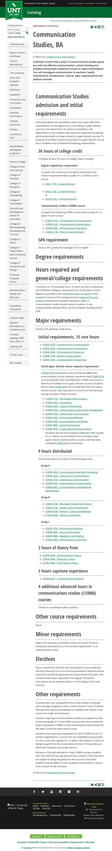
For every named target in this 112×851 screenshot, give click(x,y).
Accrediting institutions (15, 307)
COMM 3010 (47, 372)
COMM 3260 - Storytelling (58, 402)
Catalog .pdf (16, 346)
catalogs (27, 848)
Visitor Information (95, 818)
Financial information (16, 114)
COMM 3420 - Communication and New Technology (71, 472)
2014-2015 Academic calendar (15, 81)
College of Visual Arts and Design (17, 266)
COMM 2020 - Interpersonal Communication (68, 224)
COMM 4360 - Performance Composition (66, 539)
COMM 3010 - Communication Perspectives (64, 359)
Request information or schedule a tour (18, 326)
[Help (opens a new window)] (102, 26)
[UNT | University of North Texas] (18, 807)
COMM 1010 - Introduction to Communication (68, 220)
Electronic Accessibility (59, 842)
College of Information (16, 202)
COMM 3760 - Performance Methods (64, 417)
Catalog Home (17, 44)
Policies (13, 129)
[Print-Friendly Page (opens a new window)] (99, 26)
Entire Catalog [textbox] (14, 29)
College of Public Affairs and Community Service (18, 253)
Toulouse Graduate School (15, 278)
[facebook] (34, 791)
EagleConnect (90, 3)
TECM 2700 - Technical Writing (61, 199)
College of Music (15, 241)
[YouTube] (51, 791)
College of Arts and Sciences (17, 168)
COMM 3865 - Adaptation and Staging (64, 536)
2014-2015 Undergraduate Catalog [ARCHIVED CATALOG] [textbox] (74, 20)
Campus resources (15, 122)
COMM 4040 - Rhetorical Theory (58, 559)
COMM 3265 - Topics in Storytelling (63, 406)
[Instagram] (60, 791)
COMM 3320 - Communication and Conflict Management (74, 410)
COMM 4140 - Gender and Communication (66, 507)
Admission (15, 89)
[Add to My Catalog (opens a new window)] (91, 26)
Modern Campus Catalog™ (79, 848)
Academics (15, 94)
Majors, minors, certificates (18, 54)
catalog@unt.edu (41, 815)
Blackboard (79, 3)
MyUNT (71, 3)
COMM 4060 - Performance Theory (60, 562)
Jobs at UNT (46, 808)
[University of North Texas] (40, 1)
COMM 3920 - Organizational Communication (68, 428)
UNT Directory (101, 3)
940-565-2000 (56, 815)
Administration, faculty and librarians (17, 294)
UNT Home (90, 842)
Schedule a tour (54, 836)
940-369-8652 (70, 815)
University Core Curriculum (18, 101)
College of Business (15, 176)
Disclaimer (22, 842)
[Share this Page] (95, 26)
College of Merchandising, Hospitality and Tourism (18, 229)
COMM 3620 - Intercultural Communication (67, 475)
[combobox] (77, 20)
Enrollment (15, 107)
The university (17, 73)
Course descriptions (16, 62)
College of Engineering (16, 193)
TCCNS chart (16, 354)
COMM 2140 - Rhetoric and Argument (64, 231)
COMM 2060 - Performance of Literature (66, 228)
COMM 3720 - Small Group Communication (67, 413)
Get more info (72, 836)
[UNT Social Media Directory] (78, 791)
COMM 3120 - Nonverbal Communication (66, 398)
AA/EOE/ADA (34, 842)
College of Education (15, 185)
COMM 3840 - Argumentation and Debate (66, 421)
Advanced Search (16, 36)
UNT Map (36, 808)
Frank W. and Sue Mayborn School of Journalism (16, 214)
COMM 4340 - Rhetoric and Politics (62, 515)
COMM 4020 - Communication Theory (61, 555)
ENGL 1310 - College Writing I (60, 184)
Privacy (44, 842)
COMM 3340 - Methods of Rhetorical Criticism (68, 503)
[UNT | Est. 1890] (14, 10)
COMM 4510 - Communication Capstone (62, 578)
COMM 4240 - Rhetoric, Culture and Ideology (68, 511)
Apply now (37, 836)
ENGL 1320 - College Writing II (60, 191)
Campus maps (17, 317)
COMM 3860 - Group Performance (62, 425)
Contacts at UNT (15, 136)
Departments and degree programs (16, 150)
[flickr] (69, 791)
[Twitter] (43, 791)
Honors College (18, 161)
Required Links (77, 842)
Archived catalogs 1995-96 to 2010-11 (17, 338)
